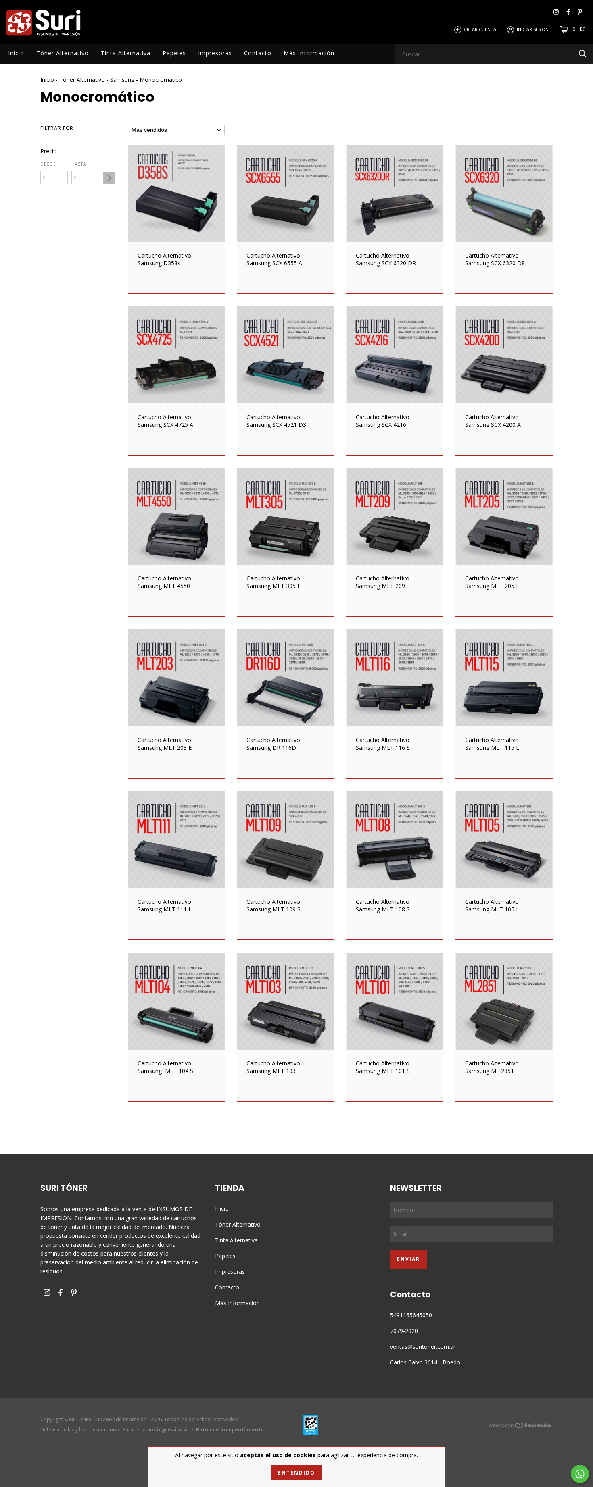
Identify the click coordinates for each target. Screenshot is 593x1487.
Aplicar (109, 178)
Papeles (174, 53)
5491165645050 (411, 1315)
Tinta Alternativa (125, 53)
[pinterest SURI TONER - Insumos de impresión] (579, 12)
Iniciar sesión (533, 29)
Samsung (122, 79)
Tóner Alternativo (62, 53)
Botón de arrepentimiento (230, 1429)
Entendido (296, 1472)
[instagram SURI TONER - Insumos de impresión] (556, 12)
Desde (48, 164)
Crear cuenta (480, 29)
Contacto (257, 53)
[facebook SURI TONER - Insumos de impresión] (568, 12)
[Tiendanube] (520, 1426)
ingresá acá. (173, 1429)
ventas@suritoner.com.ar (422, 1346)
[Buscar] (583, 53)
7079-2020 (404, 1331)
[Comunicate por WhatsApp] (580, 1474)
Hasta (78, 164)
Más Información (309, 53)
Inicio (16, 53)
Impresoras (215, 53)
